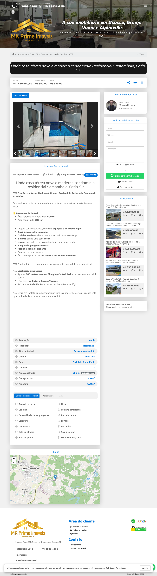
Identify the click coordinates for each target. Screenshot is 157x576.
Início (16, 54)
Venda (24, 54)
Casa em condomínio (50, 54)
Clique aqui (111, 307)
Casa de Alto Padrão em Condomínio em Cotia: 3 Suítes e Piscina (123, 206)
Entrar (75, 533)
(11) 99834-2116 (54, 6)
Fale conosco (75, 544)
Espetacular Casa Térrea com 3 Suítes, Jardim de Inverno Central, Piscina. (122, 261)
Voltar (142, 54)
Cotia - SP (34, 54)
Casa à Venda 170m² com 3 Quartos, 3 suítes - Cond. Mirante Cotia (122, 280)
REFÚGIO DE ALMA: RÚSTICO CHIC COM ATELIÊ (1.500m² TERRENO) (123, 243)
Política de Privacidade (116, 568)
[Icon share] (13, 11)
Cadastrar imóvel (79, 530)
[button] (19, 126)
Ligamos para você (78, 548)
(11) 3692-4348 (26, 6)
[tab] (20, 95)
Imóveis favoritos (80, 526)
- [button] (14, 462)
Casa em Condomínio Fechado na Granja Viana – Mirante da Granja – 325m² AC (123, 224)
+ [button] (14, 458)
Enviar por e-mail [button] (126, 164)
